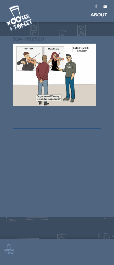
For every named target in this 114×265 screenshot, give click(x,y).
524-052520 (28, 39)
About (98, 15)
